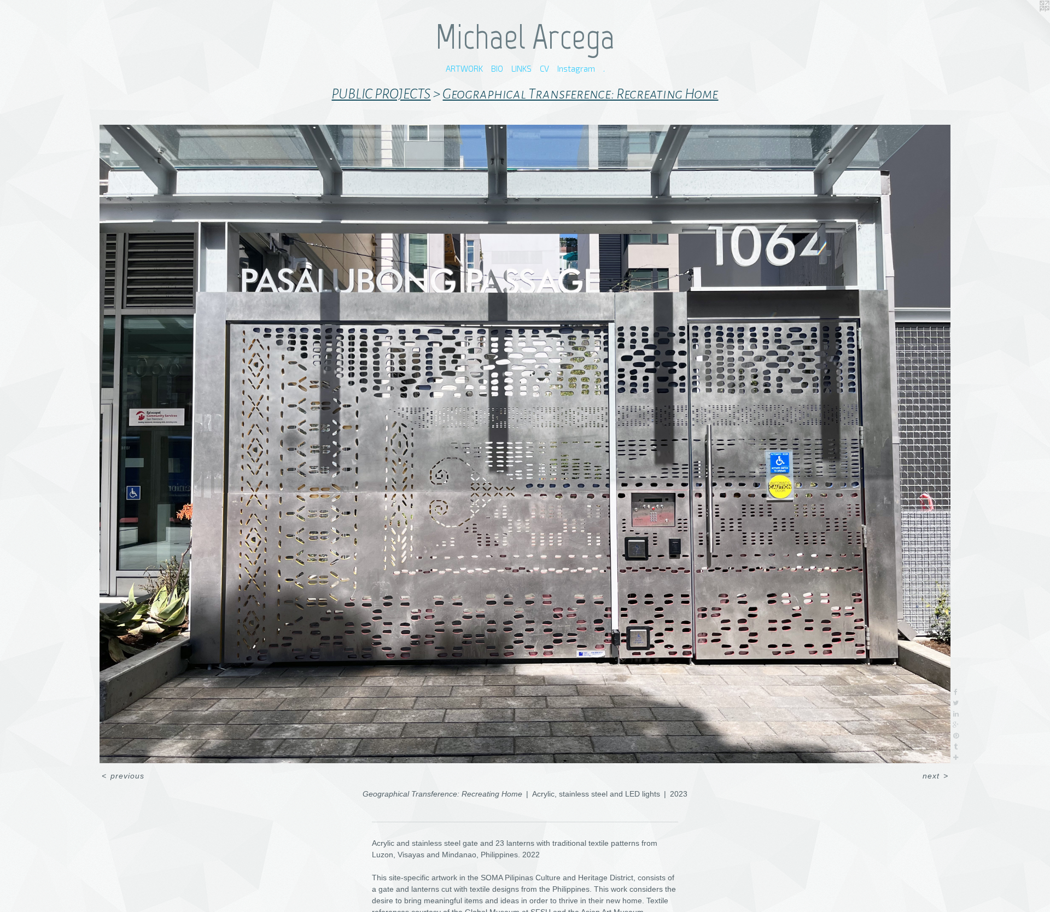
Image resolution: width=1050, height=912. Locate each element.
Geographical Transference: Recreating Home (580, 94)
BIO (497, 68)
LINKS (521, 68)
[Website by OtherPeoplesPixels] (1028, 22)
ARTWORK (464, 68)
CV (544, 68)
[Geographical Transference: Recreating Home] (525, 444)
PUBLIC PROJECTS (380, 94)
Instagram (576, 68)
